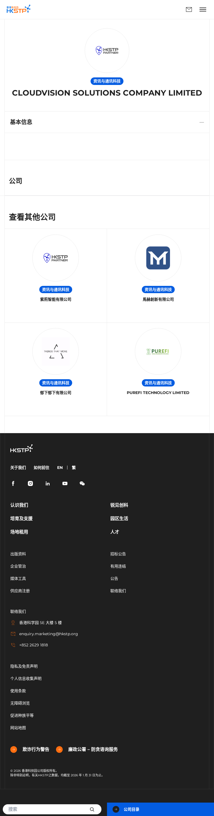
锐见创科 (119, 505)
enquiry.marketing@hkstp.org (48, 633)
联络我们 (116, 9)
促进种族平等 (22, 715)
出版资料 (18, 553)
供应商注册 (20, 590)
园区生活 (119, 518)
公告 (114, 578)
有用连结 (118, 566)
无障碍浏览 (20, 703)
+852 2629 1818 (33, 644)
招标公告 (118, 553)
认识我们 (19, 505)
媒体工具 (18, 578)
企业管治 (18, 566)
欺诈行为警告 (36, 749)
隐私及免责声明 (24, 666)
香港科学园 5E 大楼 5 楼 (40, 622)
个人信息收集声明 (26, 678)
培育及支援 (21, 518)
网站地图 (18, 727)
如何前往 (41, 467)
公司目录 (131, 809)
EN (60, 467)
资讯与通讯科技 (55, 289)
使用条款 (18, 690)
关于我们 (18, 467)
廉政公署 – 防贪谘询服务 (93, 749)
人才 (114, 532)
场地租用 (19, 532)
